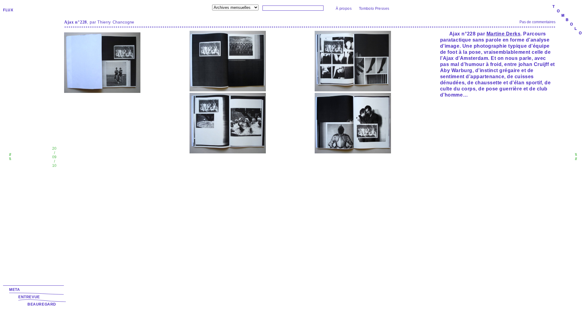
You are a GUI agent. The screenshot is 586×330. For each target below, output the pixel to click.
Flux (8, 10)
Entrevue (29, 297)
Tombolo (567, 20)
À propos (344, 8)
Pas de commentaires (537, 22)
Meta (14, 290)
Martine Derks (504, 33)
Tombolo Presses (374, 8)
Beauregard (41, 304)
